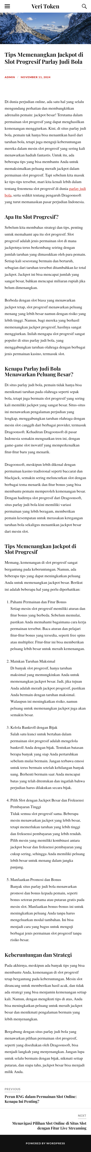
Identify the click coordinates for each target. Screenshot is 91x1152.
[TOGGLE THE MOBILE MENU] (7, 6)
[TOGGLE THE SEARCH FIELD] (83, 6)
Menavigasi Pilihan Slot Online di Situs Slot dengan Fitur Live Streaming (49, 1125)
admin (10, 77)
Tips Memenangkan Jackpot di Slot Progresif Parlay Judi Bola (44, 58)
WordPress (55, 1143)
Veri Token (45, 6)
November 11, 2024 (36, 77)
